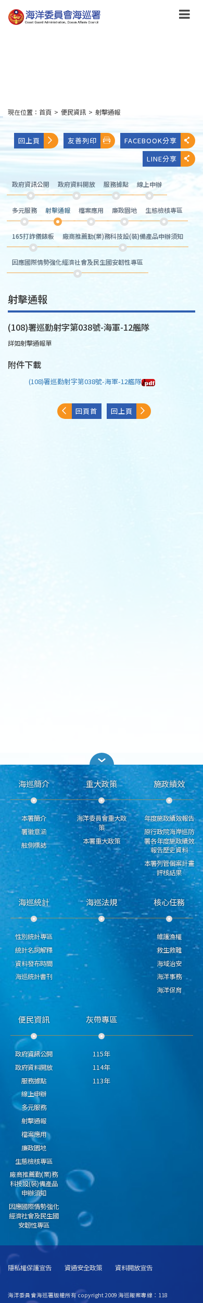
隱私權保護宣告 (30, 1268)
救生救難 (169, 950)
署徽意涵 (33, 831)
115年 (101, 1053)
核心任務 (169, 901)
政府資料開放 (34, 1067)
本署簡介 (33, 818)
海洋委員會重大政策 (101, 822)
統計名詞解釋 (34, 950)
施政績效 (169, 783)
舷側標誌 (33, 845)
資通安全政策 (83, 1268)
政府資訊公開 (34, 1053)
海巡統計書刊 (34, 976)
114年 (101, 1067)
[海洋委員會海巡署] (84, 17)
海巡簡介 (33, 783)
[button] (184, 16)
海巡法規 (101, 901)
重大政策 (101, 783)
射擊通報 (107, 112)
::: (1, 116)
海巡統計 (33, 901)
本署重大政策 (101, 841)
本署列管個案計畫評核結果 (169, 868)
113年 (101, 1080)
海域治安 (169, 963)
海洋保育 (169, 990)
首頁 (45, 112)
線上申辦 (33, 1093)
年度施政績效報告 (169, 818)
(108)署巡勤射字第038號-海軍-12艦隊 (85, 381)
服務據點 (33, 1080)
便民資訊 (73, 112)
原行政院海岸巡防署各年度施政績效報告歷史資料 (169, 841)
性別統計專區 (34, 936)
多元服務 (33, 1107)
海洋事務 (169, 976)
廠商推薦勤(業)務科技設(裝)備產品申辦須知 (34, 1184)
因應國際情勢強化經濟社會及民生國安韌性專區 (34, 1216)
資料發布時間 (34, 963)
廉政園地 (33, 1147)
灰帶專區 (101, 1019)
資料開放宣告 (134, 1268)
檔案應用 (33, 1134)
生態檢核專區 (34, 1161)
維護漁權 (169, 936)
